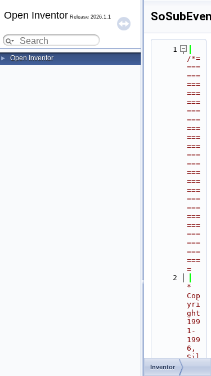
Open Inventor (31, 58)
